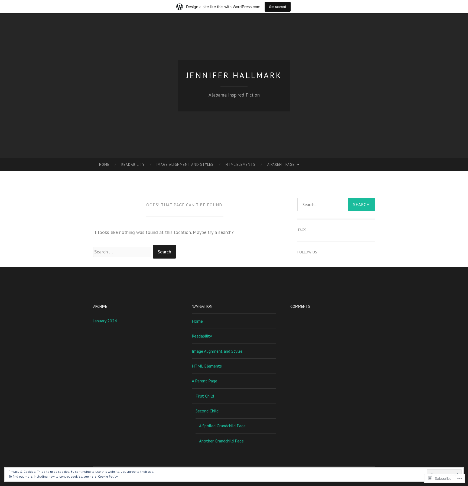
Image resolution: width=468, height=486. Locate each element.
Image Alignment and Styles (185, 164)
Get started (277, 7)
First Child (205, 396)
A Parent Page (281, 164)
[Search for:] (123, 252)
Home (104, 164)
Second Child (207, 411)
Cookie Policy (108, 476)
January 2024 (105, 320)
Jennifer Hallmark (234, 75)
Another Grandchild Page (221, 441)
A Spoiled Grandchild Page (222, 425)
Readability (133, 164)
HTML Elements (240, 164)
